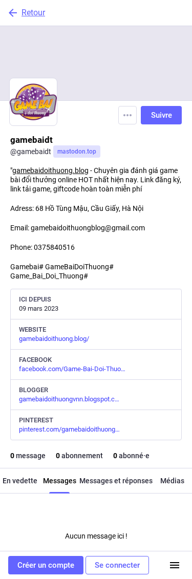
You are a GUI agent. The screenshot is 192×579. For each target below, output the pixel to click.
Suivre (161, 115)
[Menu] (127, 115)
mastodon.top (76, 151)
